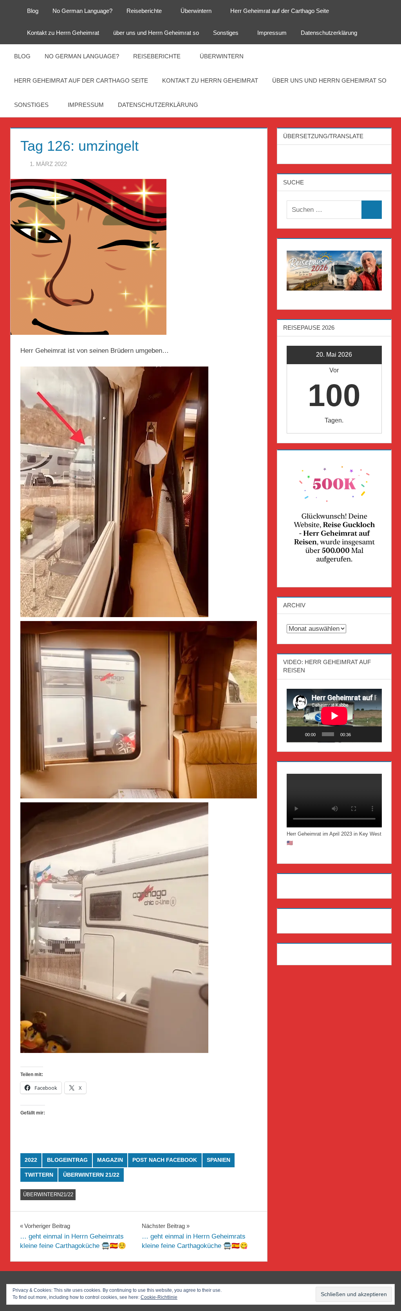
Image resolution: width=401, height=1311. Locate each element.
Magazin (110, 1160)
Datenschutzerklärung (329, 32)
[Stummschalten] (359, 734)
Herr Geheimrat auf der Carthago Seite (279, 10)
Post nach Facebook (164, 1160)
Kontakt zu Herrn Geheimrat (63, 32)
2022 (31, 1160)
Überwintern (196, 10)
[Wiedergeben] (297, 734)
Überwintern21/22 (48, 1194)
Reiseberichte (144, 10)
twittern (39, 1175)
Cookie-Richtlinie (159, 1297)
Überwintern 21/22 (91, 1175)
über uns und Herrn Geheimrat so (156, 32)
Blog (32, 10)
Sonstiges (225, 32)
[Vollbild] (372, 734)
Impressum (272, 32)
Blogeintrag (67, 1160)
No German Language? (82, 10)
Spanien (218, 1160)
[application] (334, 715)
